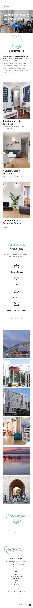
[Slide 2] (16, 31)
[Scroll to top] (30, 605)
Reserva (16, 584)
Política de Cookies (16, 594)
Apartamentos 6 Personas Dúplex (12, 222)
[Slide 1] (15, 31)
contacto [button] (17, 532)
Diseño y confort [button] (17, 297)
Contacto (16, 582)
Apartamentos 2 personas (11, 122)
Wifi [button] (17, 285)
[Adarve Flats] (6, 6)
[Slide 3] (18, 31)
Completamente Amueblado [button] (17, 310)
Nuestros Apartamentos (16, 576)
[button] (29, 6)
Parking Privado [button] (17, 272)
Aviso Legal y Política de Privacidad (16, 592)
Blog (16, 580)
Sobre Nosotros (16, 578)
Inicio (16, 574)
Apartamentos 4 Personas (11, 172)
